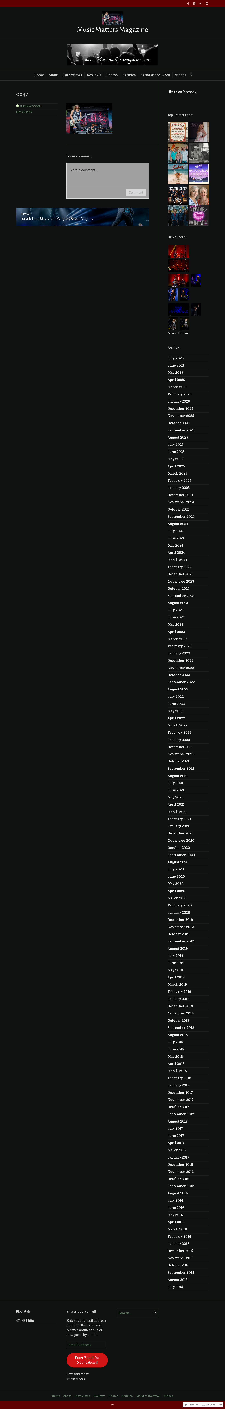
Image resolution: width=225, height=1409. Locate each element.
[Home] (188, 3)
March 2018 (177, 1071)
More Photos (178, 333)
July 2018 (175, 1042)
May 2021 (175, 797)
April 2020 (176, 891)
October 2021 (178, 761)
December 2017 (180, 1092)
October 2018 (178, 1020)
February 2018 (179, 1078)
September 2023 (181, 596)
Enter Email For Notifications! (87, 1360)
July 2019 (175, 956)
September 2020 (181, 855)
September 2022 (181, 682)
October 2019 (178, 934)
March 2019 (177, 984)
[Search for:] (137, 1313)
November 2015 (181, 1258)
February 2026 (180, 394)
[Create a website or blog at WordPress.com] (112, 1405)
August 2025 (178, 437)
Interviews (72, 75)
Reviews (94, 75)
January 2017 (178, 1157)
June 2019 (176, 963)
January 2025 (179, 488)
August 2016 (178, 1193)
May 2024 (175, 545)
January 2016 (178, 1244)
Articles (129, 75)
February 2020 (180, 905)
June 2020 (176, 876)
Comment (136, 192)
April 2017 (176, 1143)
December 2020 (181, 833)
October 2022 (179, 675)
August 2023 (178, 603)
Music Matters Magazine (112, 29)
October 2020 (179, 848)
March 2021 (177, 812)
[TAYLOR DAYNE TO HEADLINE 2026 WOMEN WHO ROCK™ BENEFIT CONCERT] (199, 215)
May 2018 (175, 1056)
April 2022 (176, 718)
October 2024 (178, 509)
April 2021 (176, 804)
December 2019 (180, 920)
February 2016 (179, 1236)
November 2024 (181, 502)
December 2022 (180, 661)
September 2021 (181, 768)
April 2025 (176, 466)
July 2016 (175, 1200)
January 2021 (178, 826)
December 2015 (180, 1251)
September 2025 (181, 430)
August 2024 (178, 524)
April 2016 (176, 1222)
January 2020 (179, 912)
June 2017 (176, 1136)
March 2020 (178, 898)
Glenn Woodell (31, 106)
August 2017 (178, 1121)
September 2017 (181, 1114)
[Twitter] (200, 3)
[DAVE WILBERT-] (199, 153)
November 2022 (181, 668)
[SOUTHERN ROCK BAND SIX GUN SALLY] (178, 195)
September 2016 (181, 1186)
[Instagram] (206, 3)
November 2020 (181, 840)
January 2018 (178, 1085)
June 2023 (176, 617)
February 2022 (180, 732)
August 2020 (178, 862)
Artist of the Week (155, 75)
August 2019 (178, 948)
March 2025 (177, 473)
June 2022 (176, 704)
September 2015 (181, 1272)
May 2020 (176, 884)
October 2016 (178, 1179)
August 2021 (178, 776)
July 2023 (176, 610)
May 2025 (175, 459)
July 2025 (176, 445)
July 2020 (176, 869)
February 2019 (179, 992)
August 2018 (178, 1035)
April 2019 (176, 977)
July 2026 (176, 358)
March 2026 (177, 387)
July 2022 (176, 697)
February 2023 (179, 646)
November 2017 (181, 1100)
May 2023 (175, 625)
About (54, 75)
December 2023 (180, 574)
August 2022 (178, 689)
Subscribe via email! (81, 1311)
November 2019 (181, 927)
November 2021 (181, 754)
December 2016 (180, 1164)
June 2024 (176, 538)
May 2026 (175, 373)
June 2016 (176, 1208)
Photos (112, 75)
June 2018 (176, 1049)
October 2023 (179, 589)
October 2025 (179, 423)
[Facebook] (194, 3)
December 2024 (180, 495)
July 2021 (175, 783)
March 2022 (177, 725)
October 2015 (178, 1265)
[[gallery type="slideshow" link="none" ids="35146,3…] (178, 132)
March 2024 (177, 560)
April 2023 (176, 632)
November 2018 (181, 1013)
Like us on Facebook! (182, 92)
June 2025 (176, 452)
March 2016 (177, 1229)
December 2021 (180, 747)
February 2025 (179, 481)
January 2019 (178, 999)
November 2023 (181, 581)
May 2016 (175, 1215)
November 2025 (181, 416)
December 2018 (180, 1006)
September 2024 (181, 517)
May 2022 (175, 711)
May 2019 (175, 970)
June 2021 (176, 790)
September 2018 (181, 1028)
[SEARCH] (191, 74)
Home (39, 75)
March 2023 (177, 639)
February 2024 (179, 567)
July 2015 (175, 1287)
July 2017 (175, 1128)
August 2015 (178, 1280)
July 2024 (175, 531)
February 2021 (179, 819)
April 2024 (176, 553)
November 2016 (181, 1172)
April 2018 (176, 1064)
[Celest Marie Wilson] (199, 132)
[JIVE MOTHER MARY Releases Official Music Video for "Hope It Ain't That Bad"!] (178, 215)
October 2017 (178, 1107)
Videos (180, 75)
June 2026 (176, 365)
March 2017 (177, 1150)
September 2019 (181, 941)
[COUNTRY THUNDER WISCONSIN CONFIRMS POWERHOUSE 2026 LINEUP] (199, 174)
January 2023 (179, 653)
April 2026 (176, 380)
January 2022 (179, 740)
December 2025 (180, 409)
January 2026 (179, 401)
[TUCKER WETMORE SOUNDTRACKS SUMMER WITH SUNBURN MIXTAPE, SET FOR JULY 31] (178, 174)
